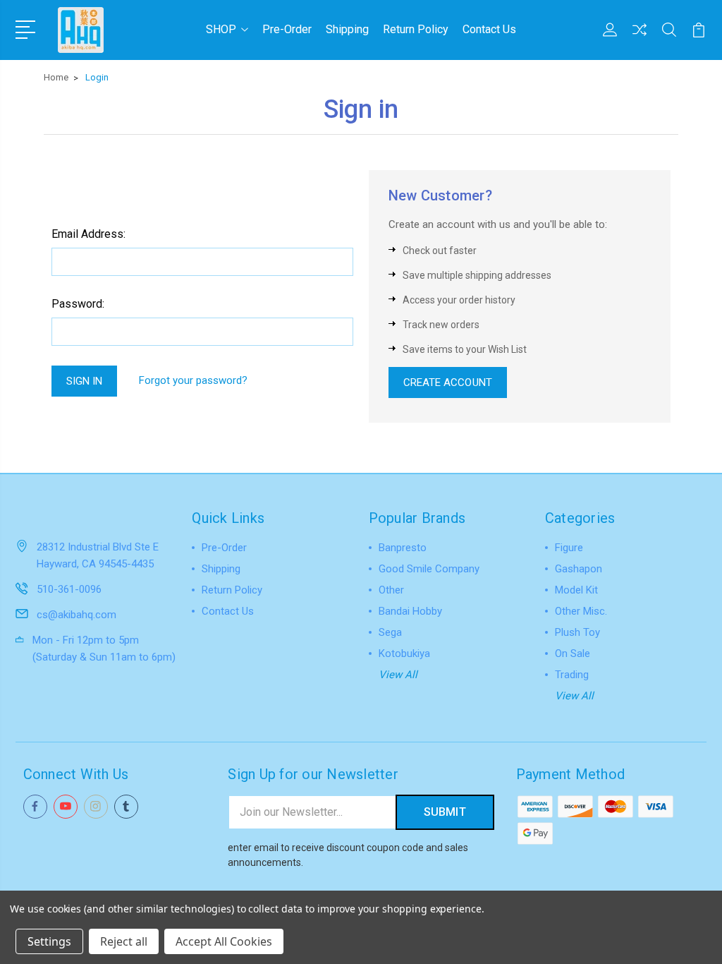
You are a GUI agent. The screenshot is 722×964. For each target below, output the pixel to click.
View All (398, 674)
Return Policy (415, 29)
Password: (77, 304)
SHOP (221, 29)
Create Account (447, 382)
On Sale (572, 653)
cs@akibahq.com (76, 614)
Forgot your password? (193, 380)
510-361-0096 (69, 589)
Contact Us (489, 29)
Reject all (123, 941)
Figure (569, 547)
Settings (49, 941)
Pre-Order (287, 29)
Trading (572, 674)
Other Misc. (581, 611)
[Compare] (639, 38)
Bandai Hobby (410, 611)
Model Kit (576, 590)
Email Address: (88, 234)
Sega (390, 632)
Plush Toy (577, 632)
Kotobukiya (404, 653)
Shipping (347, 29)
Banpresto (403, 547)
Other (391, 590)
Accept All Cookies (224, 941)
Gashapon (578, 568)
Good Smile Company (429, 568)
